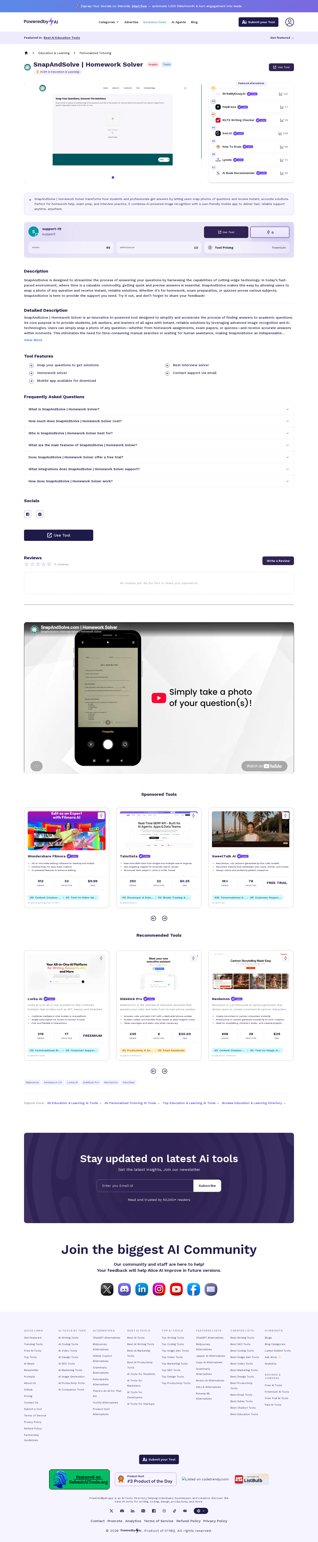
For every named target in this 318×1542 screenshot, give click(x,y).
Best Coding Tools (242, 1350)
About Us (30, 1383)
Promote (115, 1521)
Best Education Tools (244, 1414)
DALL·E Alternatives (208, 1387)
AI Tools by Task (72, 1330)
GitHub (28, 1389)
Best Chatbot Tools (243, 1407)
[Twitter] (111, 1511)
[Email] (143, 1511)
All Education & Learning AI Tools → (74, 1103)
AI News (29, 1363)
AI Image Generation (71, 1376)
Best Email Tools (241, 1394)
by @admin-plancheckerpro (226, 902)
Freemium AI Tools (277, 1391)
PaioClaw (129, 1082)
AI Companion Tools (71, 1389)
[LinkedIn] (132, 1511)
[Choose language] (201, 1511)
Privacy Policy (32, 1422)
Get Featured (32, 1337)
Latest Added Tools (278, 1350)
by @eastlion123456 (130, 1055)
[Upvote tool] (101, 815)
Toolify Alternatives (105, 1402)
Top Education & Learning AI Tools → (191, 1103)
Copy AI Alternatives (209, 1362)
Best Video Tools (241, 1363)
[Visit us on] (211, 1289)
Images (153, 64)
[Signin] (289, 22)
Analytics (270, 1363)
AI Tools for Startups (140, 1403)
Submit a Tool (33, 1409)
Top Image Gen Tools (175, 1350)
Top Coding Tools (173, 1344)
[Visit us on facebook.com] (193, 1289)
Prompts (29, 1376)
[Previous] (153, 918)
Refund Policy (33, 1428)
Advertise (131, 22)
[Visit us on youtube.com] (176, 1289)
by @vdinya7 (126, 902)
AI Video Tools (67, 1350)
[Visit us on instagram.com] (159, 1289)
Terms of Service (35, 1415)
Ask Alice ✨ (273, 1357)
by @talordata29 (36, 902)
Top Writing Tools (173, 1337)
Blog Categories (275, 1344)
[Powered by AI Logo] (41, 22)
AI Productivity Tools (71, 1383)
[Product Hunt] (146, 1479)
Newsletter (31, 1370)
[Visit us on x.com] (107, 1289)
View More (33, 340)
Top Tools (30, 1357)
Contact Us (31, 1402)
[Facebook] (154, 1511)
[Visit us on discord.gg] (124, 1289)
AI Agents (179, 22)
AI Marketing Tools (70, 1370)
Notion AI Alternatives (210, 1380)
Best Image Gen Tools (244, 1357)
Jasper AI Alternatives (210, 1355)
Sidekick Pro (91, 1082)
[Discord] (122, 1511)
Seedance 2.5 (53, 1082)
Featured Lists (208, 1330)
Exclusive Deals (154, 22)
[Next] (164, 918)
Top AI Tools (172, 1330)
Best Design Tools (242, 1376)
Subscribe (207, 1186)
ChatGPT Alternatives (106, 1337)
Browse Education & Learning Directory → (254, 1103)
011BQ (170, 1531)
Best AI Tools (136, 1337)
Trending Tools (33, 1344)
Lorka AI (72, 1082)
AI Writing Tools (68, 1337)
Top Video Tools (172, 1357)
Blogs (268, 1337)
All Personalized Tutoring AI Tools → (132, 1103)
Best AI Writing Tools (140, 1344)
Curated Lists (242, 1330)
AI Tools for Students (141, 1374)
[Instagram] (164, 1511)
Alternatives (104, 1330)
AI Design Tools (68, 1357)
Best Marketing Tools (244, 1370)
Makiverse (32, 1082)
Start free (139, 6)
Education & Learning (53, 53)
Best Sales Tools (241, 1401)
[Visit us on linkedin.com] (141, 1289)
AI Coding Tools (68, 1344)
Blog (194, 22)
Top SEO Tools (171, 1370)
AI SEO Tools (66, 1363)
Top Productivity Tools (176, 1383)
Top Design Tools (173, 1376)
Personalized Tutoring (95, 53)
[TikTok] (174, 1511)
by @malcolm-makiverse (40, 1055)
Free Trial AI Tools (276, 1398)
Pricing (28, 1396)
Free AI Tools (32, 1350)
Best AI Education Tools (62, 37)
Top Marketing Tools (175, 1363)
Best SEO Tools (240, 1344)
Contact (98, 1521)
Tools (166, 64)
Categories (107, 22)
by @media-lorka (220, 1055)
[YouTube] (185, 1511)
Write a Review (278, 560)
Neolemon (111, 1082)
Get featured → (282, 37)
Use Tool (284, 67)
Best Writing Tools (242, 1337)
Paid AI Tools (273, 1404)
